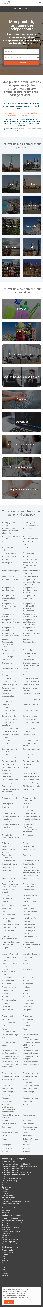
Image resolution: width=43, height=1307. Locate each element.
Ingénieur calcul (29, 924)
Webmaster (27, 1151)
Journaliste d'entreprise (31, 954)
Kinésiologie (27, 957)
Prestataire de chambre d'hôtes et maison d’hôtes (31, 1045)
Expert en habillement (31, 861)
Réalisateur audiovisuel (31, 1095)
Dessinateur (6, 776)
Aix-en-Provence (7, 1252)
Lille (3, 1256)
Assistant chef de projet (10, 571)
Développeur (6, 786)
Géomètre (5, 902)
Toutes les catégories (10, 1218)
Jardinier (26, 951)
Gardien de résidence (30, 895)
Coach (25, 669)
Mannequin (27, 981)
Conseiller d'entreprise (31, 682)
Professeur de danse (30, 1070)
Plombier (26, 1026)
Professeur (6, 1070)
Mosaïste (5, 1003)
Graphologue (7, 908)
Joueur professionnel (10, 954)
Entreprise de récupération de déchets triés (11, 837)
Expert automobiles (30, 850)
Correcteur (6, 743)
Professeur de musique (10, 1076)
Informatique (6, 1233)
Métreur (5, 994)
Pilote (4, 1026)
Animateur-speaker (9, 556)
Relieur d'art (27, 1101)
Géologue (26, 899)
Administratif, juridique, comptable (13, 1221)
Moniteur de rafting (9, 1000)
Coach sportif (7, 672)
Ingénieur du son (29, 928)
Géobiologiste (7, 899)
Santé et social (6, 1235)
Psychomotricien (8, 1088)
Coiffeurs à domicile (30, 672)
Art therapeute (7, 563)
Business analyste (8, 650)
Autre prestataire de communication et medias (9, 598)
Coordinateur (7, 740)
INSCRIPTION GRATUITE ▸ (20, 9)
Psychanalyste (7, 1085)
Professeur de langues (31, 1073)
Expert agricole (28, 846)
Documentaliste (8, 795)
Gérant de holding (29, 902)
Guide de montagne (30, 911)
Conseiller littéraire (30, 716)
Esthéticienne (7, 843)
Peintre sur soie (28, 1016)
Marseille (5, 1261)
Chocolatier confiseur (10, 669)
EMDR (4, 810)
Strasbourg (5, 1273)
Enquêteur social (29, 810)
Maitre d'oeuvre (7, 977)
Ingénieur (26, 921)
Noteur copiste (7, 1010)
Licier (25, 961)
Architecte (26, 556)
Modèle (25, 994)
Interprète (5, 948)
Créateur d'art (28, 755)
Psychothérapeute (8, 1092)
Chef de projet (7, 663)
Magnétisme (27, 969)
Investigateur (7, 951)
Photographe (28, 1019)
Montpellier (5, 1263)
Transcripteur (7, 1148)
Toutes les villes (8, 1250)
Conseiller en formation (31, 694)
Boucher (5, 639)
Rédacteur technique (30, 1098)
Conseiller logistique (9, 719)
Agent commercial (8, 542)
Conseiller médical (30, 719)
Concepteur (27, 675)
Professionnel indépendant (10, 1204)
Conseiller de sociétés (31, 685)
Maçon (25, 964)
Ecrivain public (7, 804)
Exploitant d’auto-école (31, 878)
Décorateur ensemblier (31, 761)
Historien (26, 915)
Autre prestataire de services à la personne (15, 1174)
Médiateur (26, 987)
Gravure (5, 911)
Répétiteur (26, 1105)
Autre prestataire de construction (12, 1168)
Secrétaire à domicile (9, 1124)
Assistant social (8, 576)
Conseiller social (29, 728)
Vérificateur (6, 1151)
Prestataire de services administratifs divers (16, 1202)
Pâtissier (5, 1013)
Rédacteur (5, 1098)
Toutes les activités (9, 1162)
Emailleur (26, 807)
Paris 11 (4, 1269)
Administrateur (28, 528)
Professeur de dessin (9, 1073)
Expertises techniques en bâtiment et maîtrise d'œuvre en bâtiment (31, 872)
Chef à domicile (29, 660)
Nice (3, 1267)
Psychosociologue (30, 1088)
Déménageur (27, 764)
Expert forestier (28, 864)
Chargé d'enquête (8, 657)
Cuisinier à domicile (9, 758)
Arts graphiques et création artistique (14, 1223)
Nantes (4, 1265)
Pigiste (25, 1023)
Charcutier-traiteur (29, 653)
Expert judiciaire (8, 867)
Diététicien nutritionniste (32, 786)
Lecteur (5, 961)
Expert (4, 846)
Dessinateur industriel (10, 780)
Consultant (27, 731)
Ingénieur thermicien (30, 936)
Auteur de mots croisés (10, 580)
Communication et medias (10, 1227)
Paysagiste (27, 1013)
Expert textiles (7, 870)
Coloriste (5, 675)
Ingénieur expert (8, 931)
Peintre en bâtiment (9, 1016)
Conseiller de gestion (9, 685)
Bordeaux (5, 1254)
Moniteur (26, 997)
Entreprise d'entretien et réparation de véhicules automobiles (31, 819)
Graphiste (26, 905)
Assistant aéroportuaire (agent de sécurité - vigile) (31, 565)
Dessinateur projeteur (10, 783)
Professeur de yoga (9, 1080)
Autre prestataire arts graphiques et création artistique (31, 590)
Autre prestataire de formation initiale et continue (9, 606)
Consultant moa (29, 735)
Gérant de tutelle (8, 905)
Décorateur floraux (9, 764)
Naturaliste (6, 1006)
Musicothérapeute (29, 1003)
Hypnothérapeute (29, 918)
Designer (26, 768)
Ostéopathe (27, 1010)
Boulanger (27, 639)
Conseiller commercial (10, 682)
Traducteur (27, 1145)
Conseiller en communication (11, 1178)
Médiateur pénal (8, 990)
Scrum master (28, 1121)
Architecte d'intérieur (30, 560)
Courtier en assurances (31, 749)
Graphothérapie (28, 908)
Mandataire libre (8, 981)
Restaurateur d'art (29, 1115)
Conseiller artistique (30, 678)
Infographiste (7, 921)
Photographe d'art (8, 1023)
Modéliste (5, 997)
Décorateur (27, 758)
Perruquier (6, 1019)
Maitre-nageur (28, 977)
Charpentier (27, 657)
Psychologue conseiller (31, 1085)
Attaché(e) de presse (30, 576)
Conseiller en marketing (31, 699)
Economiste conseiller (10, 798)
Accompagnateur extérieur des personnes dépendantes (10, 530)
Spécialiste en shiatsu (10, 1133)
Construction (6, 1229)
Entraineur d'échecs (9, 813)
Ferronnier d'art (28, 890)
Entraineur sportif (29, 813)
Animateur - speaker (9, 553)
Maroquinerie (28, 984)
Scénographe (7, 1121)
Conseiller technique (9, 731)
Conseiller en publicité (31, 705)
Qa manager (6, 1095)
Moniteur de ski (28, 1000)
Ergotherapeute (28, 835)
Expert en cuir (28, 855)
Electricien (6, 807)
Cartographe (27, 650)
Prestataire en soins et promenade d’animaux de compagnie (10, 1064)
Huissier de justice (8, 918)
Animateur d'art (28, 553)
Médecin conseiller (9, 987)
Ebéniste (26, 795)
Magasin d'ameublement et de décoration (9, 971)
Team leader (27, 1136)
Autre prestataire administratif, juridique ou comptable (31, 582)
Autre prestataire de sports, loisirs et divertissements (30, 622)
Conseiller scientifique (31, 723)
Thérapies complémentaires (11, 1244)
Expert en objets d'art (9, 864)
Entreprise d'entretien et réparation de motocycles (10, 819)
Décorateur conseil (9, 761)
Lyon (3, 1259)
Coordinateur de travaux (32, 740)
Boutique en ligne (29, 642)
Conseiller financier (9, 716)
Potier (25, 1029)
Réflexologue (7, 1101)
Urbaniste (26, 1148)
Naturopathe (27, 1006)
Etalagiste (26, 843)
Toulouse (5, 1275)
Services (4, 1237)
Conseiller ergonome (30, 711)
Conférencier (6, 678)
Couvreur (5, 755)
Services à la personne (9, 1242)
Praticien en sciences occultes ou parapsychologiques (31, 1037)
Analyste (26, 548)
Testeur (5, 1139)
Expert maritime (29, 867)
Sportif (25, 1133)
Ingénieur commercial (10, 928)
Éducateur (26, 804)
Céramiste (5, 653)
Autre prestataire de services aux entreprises (16, 1172)
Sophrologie (6, 1127)
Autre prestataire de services (11, 1170)
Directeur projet (28, 789)
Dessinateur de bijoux (31, 776)
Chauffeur (5, 660)
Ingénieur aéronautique (10, 924)
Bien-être (5, 1225)
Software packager (30, 1124)
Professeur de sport (30, 1076)
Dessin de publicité (30, 773)
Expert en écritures (9, 861)
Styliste (5, 1136)
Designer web (7, 773)
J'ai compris (9, 1302)
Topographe (6, 1145)
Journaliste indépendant (11, 957)
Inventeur (26, 948)
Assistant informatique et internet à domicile (16, 1164)
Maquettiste (6, 984)
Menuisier (26, 990)
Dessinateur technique (31, 783)
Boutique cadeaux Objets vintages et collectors (8, 644)
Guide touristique (8, 915)
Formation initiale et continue (11, 1231)
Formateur (6, 895)
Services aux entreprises (10, 1239)
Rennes (4, 1271)
